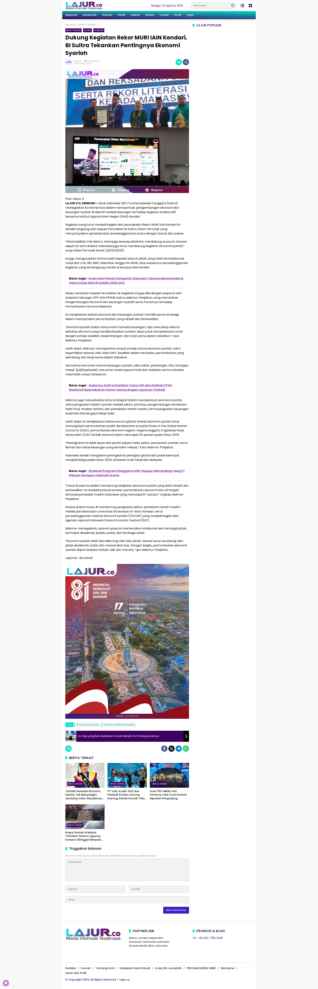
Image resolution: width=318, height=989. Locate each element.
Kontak (86, 968)
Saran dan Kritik (75, 973)
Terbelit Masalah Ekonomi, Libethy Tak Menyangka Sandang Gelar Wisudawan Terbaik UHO (83, 795)
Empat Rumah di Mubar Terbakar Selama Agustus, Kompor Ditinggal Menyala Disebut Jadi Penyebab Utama (83, 836)
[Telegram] (179, 748)
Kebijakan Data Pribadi (135, 968)
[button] (232, 5)
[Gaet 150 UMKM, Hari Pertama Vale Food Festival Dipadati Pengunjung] (169, 775)
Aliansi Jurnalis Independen (146, 938)
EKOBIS (87, 30)
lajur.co (78, 61)
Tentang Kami (105, 968)
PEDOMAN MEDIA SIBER (201, 968)
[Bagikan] (186, 62)
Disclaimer (228, 968)
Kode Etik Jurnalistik (168, 968)
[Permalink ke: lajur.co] (69, 62)
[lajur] (83, 5)
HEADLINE (98, 30)
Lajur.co (125, 979)
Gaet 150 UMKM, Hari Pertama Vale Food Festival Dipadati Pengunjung (168, 795)
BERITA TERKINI (73, 30)
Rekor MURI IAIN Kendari (121, 724)
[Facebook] (164, 748)
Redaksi (70, 968)
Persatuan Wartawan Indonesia (149, 942)
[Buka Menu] (250, 5)
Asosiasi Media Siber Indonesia (148, 946)
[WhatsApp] (186, 748)
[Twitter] (171, 748)
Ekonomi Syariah (89, 724)
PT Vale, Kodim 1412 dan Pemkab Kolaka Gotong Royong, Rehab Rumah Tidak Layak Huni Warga (126, 795)
